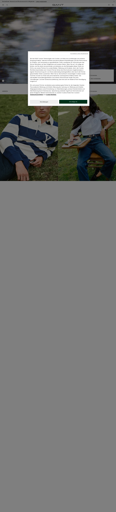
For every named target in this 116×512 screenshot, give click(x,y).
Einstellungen (44, 102)
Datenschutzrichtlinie (36, 94)
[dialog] (58, 78)
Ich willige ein (73, 101)
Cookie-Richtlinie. (51, 94)
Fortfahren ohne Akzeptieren (79, 53)
